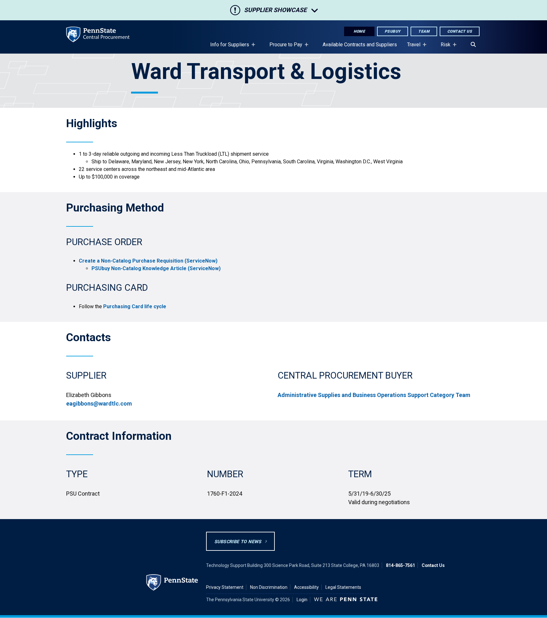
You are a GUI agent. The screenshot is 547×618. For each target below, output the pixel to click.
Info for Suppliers (227, 48)
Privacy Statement (224, 587)
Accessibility (306, 587)
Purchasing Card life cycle (134, 306)
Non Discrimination (268, 587)
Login (302, 599)
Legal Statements (343, 587)
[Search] (473, 45)
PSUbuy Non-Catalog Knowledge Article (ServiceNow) (156, 268)
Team (424, 31)
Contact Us (459, 31)
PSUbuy (392, 31)
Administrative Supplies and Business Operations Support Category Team (374, 395)
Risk (443, 48)
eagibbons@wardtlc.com (99, 403)
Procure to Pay (283, 48)
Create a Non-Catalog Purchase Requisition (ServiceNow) (148, 261)
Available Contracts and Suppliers (360, 45)
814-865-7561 (400, 565)
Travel (411, 48)
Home (359, 31)
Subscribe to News (237, 541)
